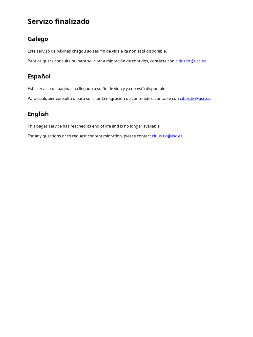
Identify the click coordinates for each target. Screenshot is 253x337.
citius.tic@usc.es (190, 61)
